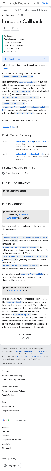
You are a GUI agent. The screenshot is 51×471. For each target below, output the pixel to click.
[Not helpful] (22, 15)
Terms (4, 459)
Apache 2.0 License (41, 354)
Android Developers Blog (12, 376)
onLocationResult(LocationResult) (21, 97)
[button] (25, 59)
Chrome (5, 431)
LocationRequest (22, 91)
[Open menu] (4, 3)
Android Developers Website (13, 391)
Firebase (5, 436)
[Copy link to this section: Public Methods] (27, 204)
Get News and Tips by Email (13, 380)
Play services (26, 3)
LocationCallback (10, 127)
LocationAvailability (14, 104)
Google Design (8, 395)
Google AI (6, 444)
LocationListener (27, 82)
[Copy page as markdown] (13, 28)
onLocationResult (23, 154)
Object (5, 68)
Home (4, 10)
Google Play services (28, 10)
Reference (43, 10)
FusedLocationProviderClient (18, 76)
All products (7, 448)
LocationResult (37, 154)
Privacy (13, 459)
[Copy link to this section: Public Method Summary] (34, 135)
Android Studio (8, 407)
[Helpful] (18, 15)
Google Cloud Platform (11, 440)
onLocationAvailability (25, 142)
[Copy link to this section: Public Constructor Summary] (39, 120)
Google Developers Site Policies (29, 356)
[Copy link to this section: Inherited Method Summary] (37, 167)
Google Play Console (10, 411)
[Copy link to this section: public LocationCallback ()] (10, 194)
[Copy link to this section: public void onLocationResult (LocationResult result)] (10, 293)
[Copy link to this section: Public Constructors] (33, 183)
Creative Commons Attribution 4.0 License (32, 351)
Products (13, 10)
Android (5, 427)
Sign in (45, 3)
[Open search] (38, 3)
